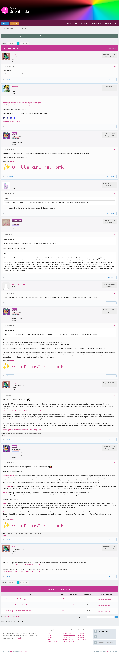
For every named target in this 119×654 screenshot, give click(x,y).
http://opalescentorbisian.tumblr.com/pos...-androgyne (22, 103)
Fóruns (49, 633)
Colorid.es (18, 638)
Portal (69, 23)
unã (13, 183)
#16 (115, 293)
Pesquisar (84, 23)
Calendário (107, 23)
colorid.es (6, 121)
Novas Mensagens (9, 28)
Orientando (6, 36)
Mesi (4, 503)
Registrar (14, 23)
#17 (115, 326)
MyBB (10, 651)
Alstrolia (6, 493)
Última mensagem (102, 600)
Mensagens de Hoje (25, 28)
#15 (115, 234)
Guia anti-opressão (68, 641)
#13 (115, 150)
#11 (115, 67)
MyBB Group (23, 651)
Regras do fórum (103, 631)
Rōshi (107, 651)
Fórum (76, 23)
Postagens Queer (83, 639)
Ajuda (115, 23)
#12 (115, 99)
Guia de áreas (103, 637)
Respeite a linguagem (69, 635)
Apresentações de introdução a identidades (19, 611)
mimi (14, 54)
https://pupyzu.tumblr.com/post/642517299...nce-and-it (22, 565)
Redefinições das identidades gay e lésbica (19, 599)
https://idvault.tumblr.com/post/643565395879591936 (21, 571)
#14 (115, 194)
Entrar (5, 23)
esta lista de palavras (14, 74)
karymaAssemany (19, 284)
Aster (4, 435)
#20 (115, 559)
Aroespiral (6, 512)
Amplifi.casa (81, 637)
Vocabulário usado (68, 639)
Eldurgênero (7, 486)
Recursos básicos (68, 633)
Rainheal (11, 161)
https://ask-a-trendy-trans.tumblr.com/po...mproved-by (22, 410)
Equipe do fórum (52, 641)
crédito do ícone (15, 121)
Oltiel (62, 599)
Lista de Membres (95, 23)
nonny (109, 600)
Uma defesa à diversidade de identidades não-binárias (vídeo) (24, 605)
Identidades (29, 36)
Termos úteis (67, 637)
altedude (15, 86)
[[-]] (2, 433)
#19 (115, 462)
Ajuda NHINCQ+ (83, 635)
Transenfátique (8, 476)
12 (73, 611)
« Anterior (10, 43)
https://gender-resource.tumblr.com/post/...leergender (22, 430)
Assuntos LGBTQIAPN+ (17, 36)
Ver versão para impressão (11, 616)
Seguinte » (25, 43)
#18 (115, 395)
